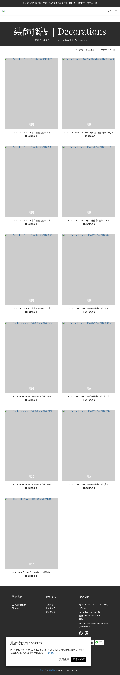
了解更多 (50, 652)
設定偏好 (64, 659)
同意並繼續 (79, 659)
